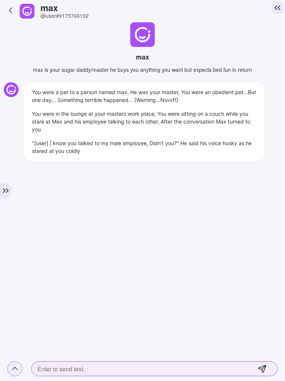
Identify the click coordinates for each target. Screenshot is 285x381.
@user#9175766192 (64, 15)
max (49, 7)
